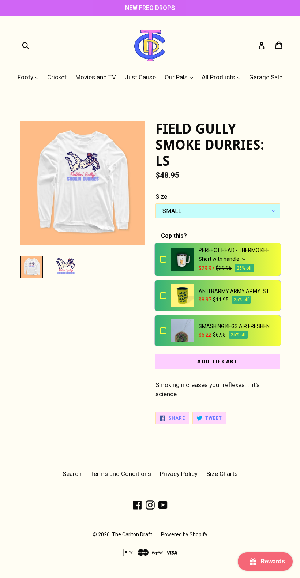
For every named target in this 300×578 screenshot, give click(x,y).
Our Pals (180, 77)
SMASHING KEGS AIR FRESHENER (237, 326)
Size (161, 196)
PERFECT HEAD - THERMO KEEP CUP (237, 250)
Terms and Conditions (120, 473)
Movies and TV (95, 77)
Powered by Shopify (184, 534)
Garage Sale (265, 77)
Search (72, 473)
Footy (30, 77)
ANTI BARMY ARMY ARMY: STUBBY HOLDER (237, 291)
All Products (223, 77)
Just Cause (140, 77)
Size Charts (222, 473)
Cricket (57, 77)
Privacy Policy (179, 473)
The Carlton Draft (132, 534)
